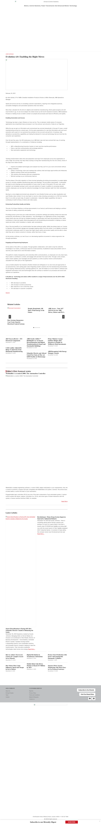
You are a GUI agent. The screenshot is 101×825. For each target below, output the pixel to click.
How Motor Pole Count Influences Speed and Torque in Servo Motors (15, 667)
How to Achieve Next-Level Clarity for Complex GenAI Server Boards (14, 656)
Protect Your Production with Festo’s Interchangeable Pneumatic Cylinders (57, 656)
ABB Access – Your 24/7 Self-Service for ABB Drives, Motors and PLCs (56, 310)
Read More (64, 501)
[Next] (63, 317)
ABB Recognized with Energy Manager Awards (57, 352)
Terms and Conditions (34, 695)
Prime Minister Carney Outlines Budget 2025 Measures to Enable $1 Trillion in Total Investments (57, 341)
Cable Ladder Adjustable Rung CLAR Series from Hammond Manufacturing (14, 349)
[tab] (33, 327)
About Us (8, 690)
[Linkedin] (93, 698)
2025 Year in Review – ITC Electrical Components (14, 339)
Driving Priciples (9, 693)
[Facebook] (89, 698)
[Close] (100, 821)
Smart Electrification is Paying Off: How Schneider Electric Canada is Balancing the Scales (19, 630)
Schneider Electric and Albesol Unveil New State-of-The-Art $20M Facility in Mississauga (36, 355)
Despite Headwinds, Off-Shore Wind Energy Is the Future (36, 310)
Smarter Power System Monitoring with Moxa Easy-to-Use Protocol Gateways (57, 667)
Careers (7, 697)
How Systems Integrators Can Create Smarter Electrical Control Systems (16, 322)
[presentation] (16, 313)
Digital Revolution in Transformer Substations (35, 655)
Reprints (31, 690)
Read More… (31, 649)
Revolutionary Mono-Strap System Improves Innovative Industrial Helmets (51, 518)
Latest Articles (9, 54)
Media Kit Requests (34, 697)
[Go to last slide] (10, 317)
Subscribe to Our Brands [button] (86, 690)
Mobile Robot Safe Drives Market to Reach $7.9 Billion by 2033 (36, 665)
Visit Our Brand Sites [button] (87, 694)
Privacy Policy (32, 693)
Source (8, 292)
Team (7, 695)
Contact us (31, 699)
